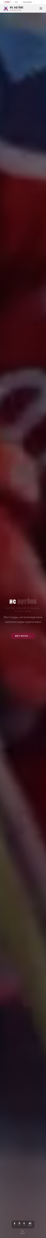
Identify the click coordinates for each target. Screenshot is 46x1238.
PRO (8, 2)
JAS (16, 2)
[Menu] (41, 8)
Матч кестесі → (23, 636)
